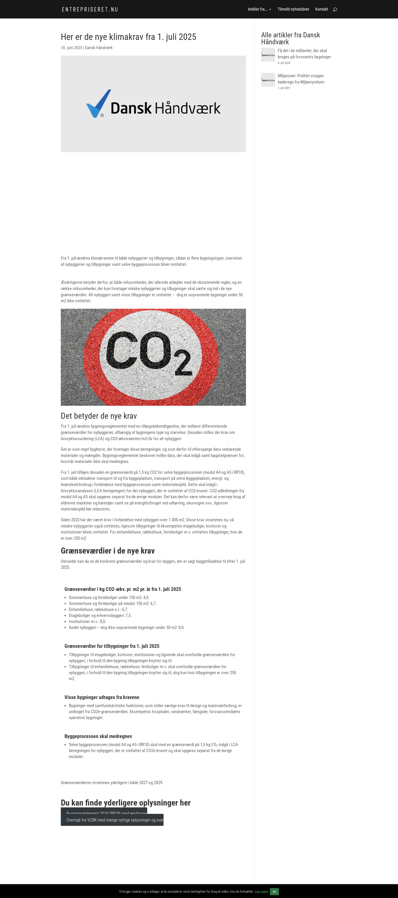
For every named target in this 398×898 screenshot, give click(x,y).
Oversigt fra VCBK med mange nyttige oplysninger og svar (115, 820)
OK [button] (274, 891)
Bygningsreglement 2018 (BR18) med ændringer (107, 813)
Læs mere (261, 891)
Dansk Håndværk (99, 47)
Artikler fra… (257, 10)
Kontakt (321, 10)
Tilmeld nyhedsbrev (293, 10)
